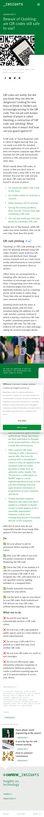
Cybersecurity (9, 14)
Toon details (22, 420)
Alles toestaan (22, 427)
